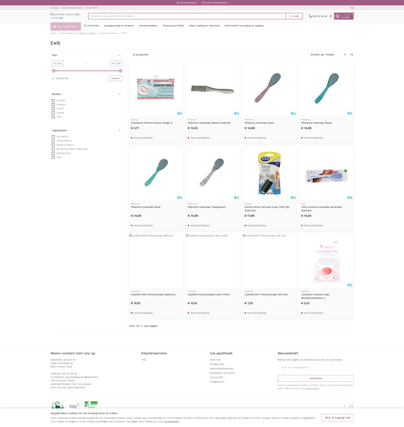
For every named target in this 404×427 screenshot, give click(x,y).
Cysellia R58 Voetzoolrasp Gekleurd (153, 294)
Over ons (215, 359)
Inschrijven (315, 378)
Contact (54, 7)
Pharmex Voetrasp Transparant (207, 206)
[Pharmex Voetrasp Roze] (270, 89)
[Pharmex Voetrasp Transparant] (213, 173)
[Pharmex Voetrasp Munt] (156, 173)
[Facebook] (344, 406)
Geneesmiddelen (148, 25)
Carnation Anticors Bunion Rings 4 (151, 122)
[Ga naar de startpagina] (66, 16)
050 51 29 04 (69, 373)
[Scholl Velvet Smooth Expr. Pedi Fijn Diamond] (270, 173)
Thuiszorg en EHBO (173, 25)
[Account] (330, 16)
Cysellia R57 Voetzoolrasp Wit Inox (266, 294)
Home (53, 33)
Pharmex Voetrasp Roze (259, 122)
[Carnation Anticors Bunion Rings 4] (156, 89)
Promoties (93, 25)
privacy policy (312, 388)
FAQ (143, 359)
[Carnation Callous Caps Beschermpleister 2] (326, 261)
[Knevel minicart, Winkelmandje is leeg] (337, 16)
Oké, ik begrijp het (337, 417)
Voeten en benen (109, 33)
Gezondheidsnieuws (72, 7)
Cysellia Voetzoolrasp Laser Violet (209, 294)
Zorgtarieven (217, 381)
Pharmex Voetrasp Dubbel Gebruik (209, 122)
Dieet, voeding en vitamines (204, 25)
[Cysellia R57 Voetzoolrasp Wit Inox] (270, 261)
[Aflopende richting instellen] (352, 54)
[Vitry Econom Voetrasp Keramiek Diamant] (326, 173)
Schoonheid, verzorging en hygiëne (244, 25)
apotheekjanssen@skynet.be (81, 377)
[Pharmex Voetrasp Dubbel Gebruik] (213, 89)
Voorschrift (91, 7)
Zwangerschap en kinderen (119, 25)
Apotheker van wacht (222, 372)
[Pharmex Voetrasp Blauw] (326, 89)
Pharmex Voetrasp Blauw (316, 122)
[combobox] (187, 16)
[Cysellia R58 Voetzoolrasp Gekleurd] (156, 261)
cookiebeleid (171, 421)
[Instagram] (351, 406)
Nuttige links (217, 364)
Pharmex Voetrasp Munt (145, 206)
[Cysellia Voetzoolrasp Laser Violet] (213, 261)
